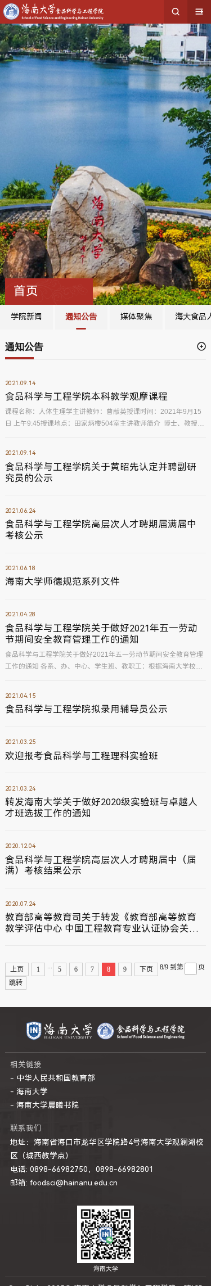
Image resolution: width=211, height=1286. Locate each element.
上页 (17, 969)
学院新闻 (26, 317)
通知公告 (81, 317)
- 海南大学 (29, 1091)
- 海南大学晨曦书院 (44, 1104)
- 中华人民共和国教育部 (52, 1077)
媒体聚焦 (136, 317)
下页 (146, 969)
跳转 (16, 983)
